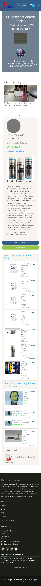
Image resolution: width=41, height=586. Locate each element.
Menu (20, 5)
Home (3, 506)
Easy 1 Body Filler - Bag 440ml (26, 395)
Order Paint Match (20, 567)
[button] (17, 115)
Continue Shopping (20, 242)
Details (32, 264)
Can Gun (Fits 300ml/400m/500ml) (20, 412)
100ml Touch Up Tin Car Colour (24, 331)
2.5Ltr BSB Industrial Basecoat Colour (25, 266)
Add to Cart (20, 247)
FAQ (2, 513)
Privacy (3, 516)
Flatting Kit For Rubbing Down (25, 433)
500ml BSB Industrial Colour (24, 298)
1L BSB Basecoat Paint (24, 282)
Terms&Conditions (7, 520)
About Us (4, 509)
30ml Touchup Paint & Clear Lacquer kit (24, 366)
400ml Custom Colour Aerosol (24, 348)
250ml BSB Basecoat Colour (24, 314)
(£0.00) (36, 5)
